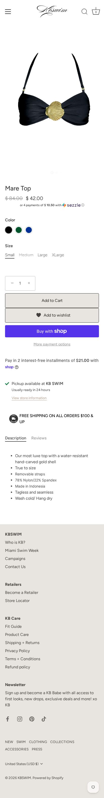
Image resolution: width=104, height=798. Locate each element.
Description (15, 438)
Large (42, 254)
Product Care (17, 634)
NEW (9, 742)
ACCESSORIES (17, 749)
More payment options (52, 344)
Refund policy (17, 667)
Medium (26, 254)
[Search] (84, 12)
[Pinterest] (31, 718)
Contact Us (15, 566)
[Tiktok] (43, 718)
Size (9, 245)
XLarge (58, 254)
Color (10, 220)
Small (9, 254)
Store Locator (17, 600)
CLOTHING (38, 742)
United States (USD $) (22, 764)
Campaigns (15, 558)
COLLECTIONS (62, 742)
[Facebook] (7, 718)
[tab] (18, 438)
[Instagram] (19, 718)
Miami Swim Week (22, 550)
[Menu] (8, 11)
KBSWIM (24, 778)
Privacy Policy (17, 650)
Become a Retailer (21, 592)
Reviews (38, 438)
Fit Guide (13, 626)
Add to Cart (52, 300)
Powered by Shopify (48, 778)
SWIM (21, 742)
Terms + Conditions (22, 658)
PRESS (37, 749)
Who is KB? (15, 542)
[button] (52, 205)
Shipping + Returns (22, 642)
